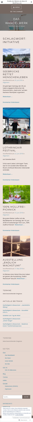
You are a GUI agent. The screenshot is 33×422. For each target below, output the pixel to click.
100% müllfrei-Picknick (14, 208)
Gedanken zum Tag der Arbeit (11, 315)
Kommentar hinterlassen (11, 102)
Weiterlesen (7, 97)
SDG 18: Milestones (10, 370)
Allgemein (6, 82)
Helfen (5, 380)
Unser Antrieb (9, 361)
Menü (17, 7)
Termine (5, 377)
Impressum (8, 389)
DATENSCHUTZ (7, 403)
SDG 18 (5, 367)
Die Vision (8, 358)
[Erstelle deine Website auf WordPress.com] (16, 2)
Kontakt (5, 383)
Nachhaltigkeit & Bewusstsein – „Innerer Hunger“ (12, 320)
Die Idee (7, 364)
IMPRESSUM (6, 407)
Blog (4, 374)
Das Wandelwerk (10, 355)
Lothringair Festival (12, 149)
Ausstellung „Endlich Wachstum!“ (13, 262)
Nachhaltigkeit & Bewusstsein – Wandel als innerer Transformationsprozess (15, 325)
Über (4, 353)
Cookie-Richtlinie (19, 415)
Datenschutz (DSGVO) (11, 386)
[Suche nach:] (16, 397)
